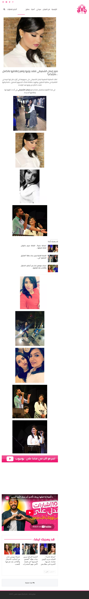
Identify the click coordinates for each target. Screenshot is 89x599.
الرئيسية (54, 9)
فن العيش (46, 9)
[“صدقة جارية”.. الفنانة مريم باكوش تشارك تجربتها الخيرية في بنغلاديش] (53, 248)
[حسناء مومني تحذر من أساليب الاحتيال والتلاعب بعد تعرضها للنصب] (53, 268)
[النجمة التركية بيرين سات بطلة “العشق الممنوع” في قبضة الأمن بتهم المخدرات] (53, 258)
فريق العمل (79, 2)
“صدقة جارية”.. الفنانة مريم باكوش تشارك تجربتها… (33, 246)
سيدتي (38, 9)
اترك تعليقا (29, 582)
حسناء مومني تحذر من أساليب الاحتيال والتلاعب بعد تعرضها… (33, 266)
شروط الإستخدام (65, 2)
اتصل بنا (72, 2)
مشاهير (21, 9)
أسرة (33, 9)
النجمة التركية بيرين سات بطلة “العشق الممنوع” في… (33, 256)
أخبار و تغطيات (12, 9)
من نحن (85, 2)
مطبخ (28, 9)
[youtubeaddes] (30, 458)
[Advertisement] (69, 52)
